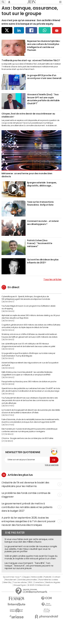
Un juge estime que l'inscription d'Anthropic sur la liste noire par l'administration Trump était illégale (28, 354)
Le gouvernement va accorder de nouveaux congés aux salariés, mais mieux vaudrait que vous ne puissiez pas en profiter (31, 549)
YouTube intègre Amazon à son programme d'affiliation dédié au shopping (28, 307)
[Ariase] (16, 616)
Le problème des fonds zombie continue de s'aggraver (26, 495)
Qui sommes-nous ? (12, 577)
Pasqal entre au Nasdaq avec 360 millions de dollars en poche (29, 381)
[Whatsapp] (45, 30)
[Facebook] (31, 30)
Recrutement (10, 580)
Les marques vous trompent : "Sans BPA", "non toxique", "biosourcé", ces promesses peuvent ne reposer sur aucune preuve (29, 565)
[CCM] (46, 598)
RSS (30, 582)
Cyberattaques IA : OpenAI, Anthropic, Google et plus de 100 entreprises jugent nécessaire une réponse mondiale (26, 298)
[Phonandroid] (46, 616)
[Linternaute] (16, 604)
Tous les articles (52, 279)
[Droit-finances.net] (46, 604)
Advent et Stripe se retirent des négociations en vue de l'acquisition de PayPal (30, 364)
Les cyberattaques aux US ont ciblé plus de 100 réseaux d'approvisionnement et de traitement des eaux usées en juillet (28, 345)
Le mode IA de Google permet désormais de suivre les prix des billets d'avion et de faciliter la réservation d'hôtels (31, 411)
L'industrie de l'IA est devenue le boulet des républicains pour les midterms (25, 484)
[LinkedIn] (19, 30)
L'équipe (26, 577)
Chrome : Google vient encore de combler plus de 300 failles (27, 438)
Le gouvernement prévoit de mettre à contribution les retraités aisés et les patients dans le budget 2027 (27, 507)
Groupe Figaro (20, 585)
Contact (56, 577)
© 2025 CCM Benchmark (38, 585)
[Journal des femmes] (16, 598)
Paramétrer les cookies (48, 580)
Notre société (36, 577)
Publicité (47, 577)
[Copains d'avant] (16, 610)
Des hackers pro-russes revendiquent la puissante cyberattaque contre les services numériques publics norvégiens (29, 430)
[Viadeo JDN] (46, 610)
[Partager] (7, 30)
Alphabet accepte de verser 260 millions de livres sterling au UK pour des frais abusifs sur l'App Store (31, 316)
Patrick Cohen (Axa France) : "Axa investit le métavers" (39, 243)
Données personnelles (27, 580)
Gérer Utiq (7, 582)
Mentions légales (53, 582)
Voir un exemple (51, 465)
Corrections (39, 582)
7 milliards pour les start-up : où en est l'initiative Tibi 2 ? (31, 60)
